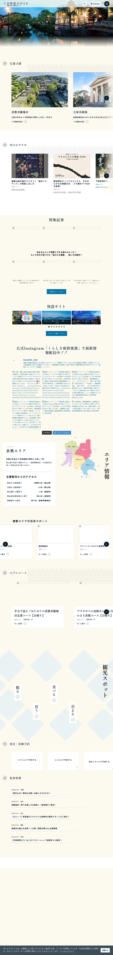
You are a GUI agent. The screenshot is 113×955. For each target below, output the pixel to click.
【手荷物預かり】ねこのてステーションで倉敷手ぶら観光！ (36, 840)
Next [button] (98, 317)
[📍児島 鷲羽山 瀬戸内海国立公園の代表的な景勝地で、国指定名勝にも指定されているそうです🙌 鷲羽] (26, 385)
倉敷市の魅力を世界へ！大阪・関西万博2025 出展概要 (34, 828)
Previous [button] (14, 317)
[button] (5, 98)
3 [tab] (54, 326)
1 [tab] (49, 326)
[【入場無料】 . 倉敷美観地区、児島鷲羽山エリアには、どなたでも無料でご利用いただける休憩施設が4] (86, 414)
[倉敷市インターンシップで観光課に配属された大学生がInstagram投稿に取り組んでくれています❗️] (86, 385)
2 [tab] (51, 326)
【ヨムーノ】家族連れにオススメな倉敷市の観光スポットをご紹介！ (40, 816)
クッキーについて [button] (67, 951)
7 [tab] (64, 326)
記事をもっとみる (56, 291)
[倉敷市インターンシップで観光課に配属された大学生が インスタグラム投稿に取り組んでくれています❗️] (56, 385)
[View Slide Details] (26, 317)
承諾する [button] (105, 950)
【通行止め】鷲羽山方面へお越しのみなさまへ (31, 793)
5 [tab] (59, 326)
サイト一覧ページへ (56, 333)
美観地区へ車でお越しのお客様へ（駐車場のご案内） (33, 805)
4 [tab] (56, 326)
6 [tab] (61, 326)
